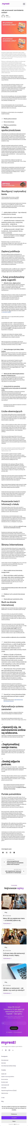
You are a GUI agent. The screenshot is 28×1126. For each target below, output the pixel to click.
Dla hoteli (3, 1063)
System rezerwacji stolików (7, 1076)
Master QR (3, 1074)
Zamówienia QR (5, 1085)
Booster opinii (4, 1082)
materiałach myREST (6, 312)
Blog (2, 1101)
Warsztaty (3, 1087)
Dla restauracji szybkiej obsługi (8, 1065)
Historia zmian (4, 1093)
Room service (4, 1079)
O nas (2, 1097)
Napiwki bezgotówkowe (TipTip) (9, 1090)
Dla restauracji (4, 1060)
